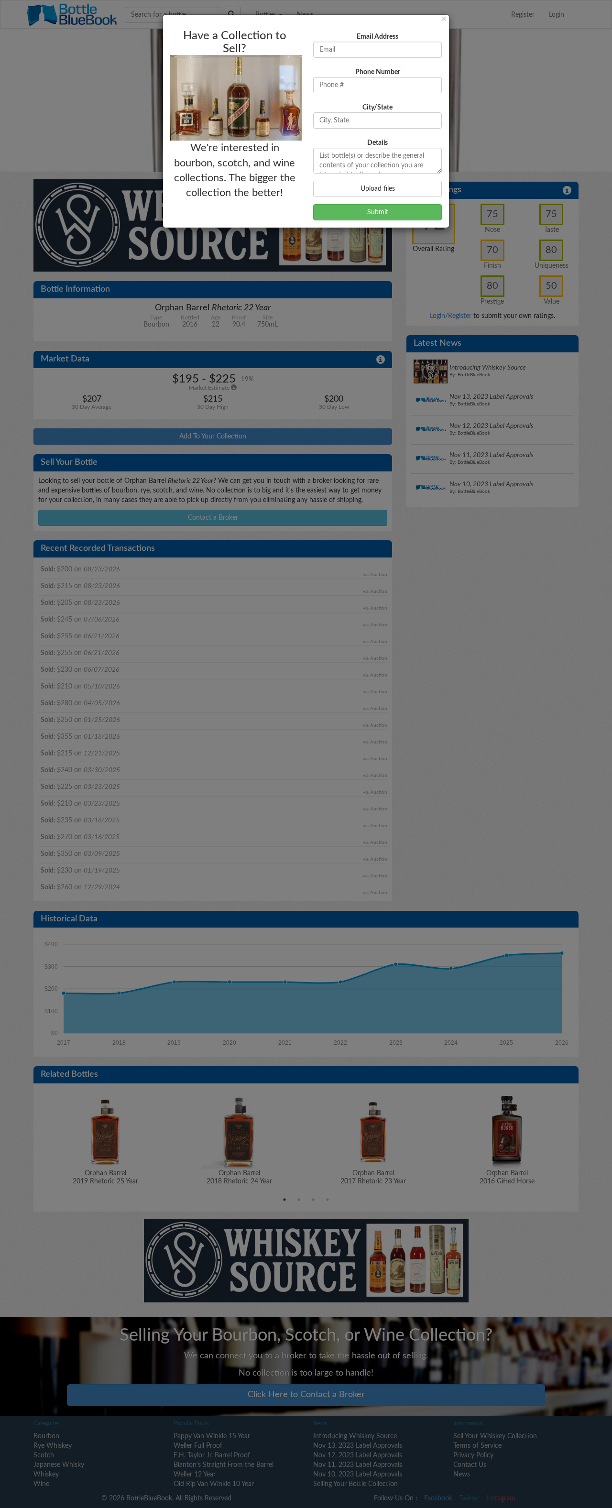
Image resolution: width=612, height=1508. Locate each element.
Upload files (378, 189)
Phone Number (377, 72)
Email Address (377, 36)
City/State (377, 107)
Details (377, 143)
